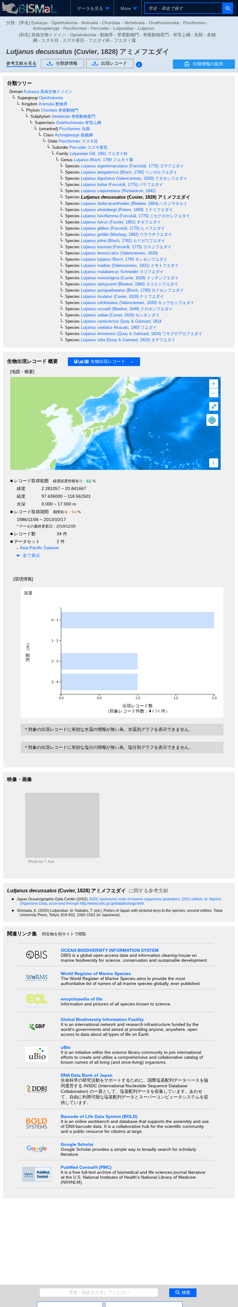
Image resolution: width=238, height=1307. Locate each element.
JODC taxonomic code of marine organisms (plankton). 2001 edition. (147, 899)
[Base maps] (212, 420)
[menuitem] (92, 8)
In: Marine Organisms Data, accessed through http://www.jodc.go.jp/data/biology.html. (120, 901)
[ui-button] (227, 8)
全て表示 (31, 555)
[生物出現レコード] (144, 1303)
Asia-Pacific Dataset (39, 547)
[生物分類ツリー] (70, 1303)
